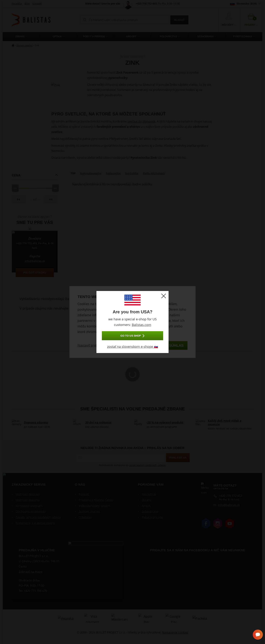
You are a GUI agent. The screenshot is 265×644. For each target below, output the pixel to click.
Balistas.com (141, 325)
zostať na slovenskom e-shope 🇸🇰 (132, 346)
